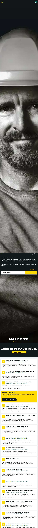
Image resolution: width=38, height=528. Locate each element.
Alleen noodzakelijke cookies (7, 273)
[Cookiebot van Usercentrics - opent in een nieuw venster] (32, 254)
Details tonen (32, 269)
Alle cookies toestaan (31, 272)
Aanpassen (18, 272)
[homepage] (2, 2)
